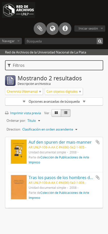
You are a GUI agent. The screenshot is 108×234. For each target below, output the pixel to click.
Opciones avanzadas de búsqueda (54, 101)
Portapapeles (40, 28)
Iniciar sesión (88, 28)
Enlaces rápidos (65, 28)
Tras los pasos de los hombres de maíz (65, 177)
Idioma (52, 28)
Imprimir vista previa (25, 113)
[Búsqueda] (100, 41)
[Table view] (66, 113)
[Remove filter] (40, 91)
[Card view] (56, 113)
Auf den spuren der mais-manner (60, 142)
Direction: (14, 129)
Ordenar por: (16, 120)
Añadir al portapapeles (97, 142)
